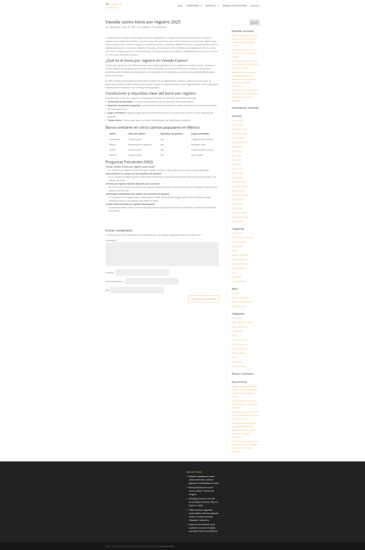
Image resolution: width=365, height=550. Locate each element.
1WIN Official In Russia (242, 237)
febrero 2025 (238, 173)
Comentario (112, 240)
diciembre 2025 (239, 129)
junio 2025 (237, 155)
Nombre (110, 272)
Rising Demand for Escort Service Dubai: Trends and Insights (244, 53)
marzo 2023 (237, 203)
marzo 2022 (237, 221)
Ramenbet (237, 277)
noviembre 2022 (239, 212)
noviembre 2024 (239, 186)
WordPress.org (239, 306)
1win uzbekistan (239, 242)
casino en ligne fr (240, 255)
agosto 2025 (237, 146)
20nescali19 (115, 27)
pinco (234, 272)
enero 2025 (237, 177)
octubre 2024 (238, 190)
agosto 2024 (237, 199)
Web (108, 290)
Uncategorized (239, 281)
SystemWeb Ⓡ (166, 546)
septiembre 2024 (240, 195)
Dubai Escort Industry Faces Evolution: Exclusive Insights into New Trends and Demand (203, 528)
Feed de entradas (240, 297)
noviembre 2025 (239, 133)
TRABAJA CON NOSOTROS (234, 6)
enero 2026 (237, 124)
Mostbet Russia (239, 268)
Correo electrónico (115, 281)
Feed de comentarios (242, 301)
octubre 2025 (238, 138)
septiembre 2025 (240, 142)
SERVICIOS (211, 6)
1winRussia (237, 246)
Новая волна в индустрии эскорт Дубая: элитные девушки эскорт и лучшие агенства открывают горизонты (244, 79)
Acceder (235, 293)
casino (235, 250)
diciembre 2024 (239, 181)
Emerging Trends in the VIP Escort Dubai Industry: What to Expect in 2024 (245, 64)
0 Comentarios (159, 27)
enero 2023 (237, 208)
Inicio (180, 6)
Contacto (255, 6)
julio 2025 (236, 151)
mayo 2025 (237, 160)
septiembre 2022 (240, 217)
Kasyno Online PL (240, 264)
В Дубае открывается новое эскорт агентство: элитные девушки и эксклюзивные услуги (204, 480)
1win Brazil (237, 233)
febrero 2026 (238, 120)
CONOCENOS (192, 6)
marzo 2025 (237, 168)
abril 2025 (236, 164)
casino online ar (239, 259)
